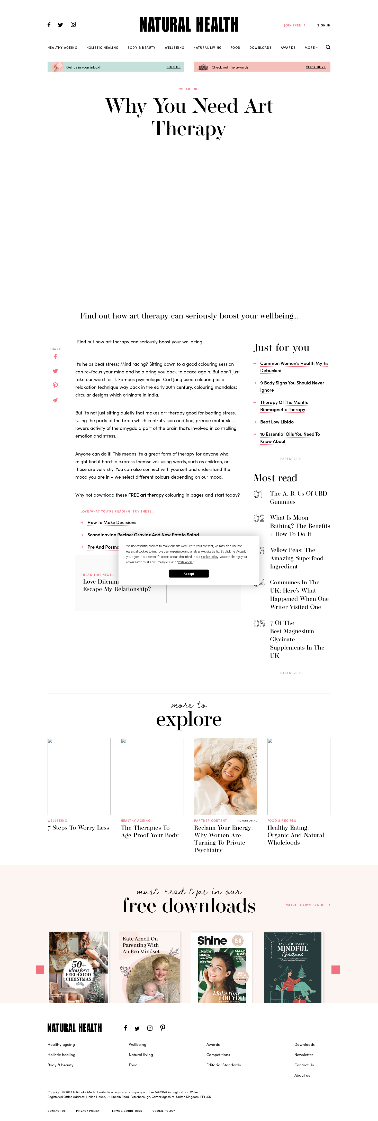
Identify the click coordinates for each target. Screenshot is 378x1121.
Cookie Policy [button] (209, 557)
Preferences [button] (185, 562)
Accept (189, 573)
